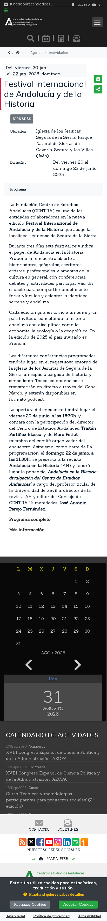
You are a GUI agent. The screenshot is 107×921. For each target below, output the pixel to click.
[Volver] (9, 52)
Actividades (58, 52)
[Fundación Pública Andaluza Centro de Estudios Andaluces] (23, 22)
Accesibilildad (89, 916)
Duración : (18, 162)
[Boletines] (76, 38)
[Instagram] (58, 842)
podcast (35, 399)
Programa (18, 189)
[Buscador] (30, 38)
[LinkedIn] (67, 842)
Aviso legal (15, 916)
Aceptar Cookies (78, 904)
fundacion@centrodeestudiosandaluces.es (32, 4)
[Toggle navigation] (97, 22)
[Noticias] (61, 38)
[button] (53, 894)
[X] (31, 842)
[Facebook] (40, 842)
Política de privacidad (51, 916)
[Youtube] (49, 842)
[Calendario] (46, 38)
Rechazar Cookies (30, 904)
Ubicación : (18, 131)
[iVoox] (84, 842)
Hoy (53, 678)
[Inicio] (17, 52)
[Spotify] (75, 842)
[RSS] (22, 842)
